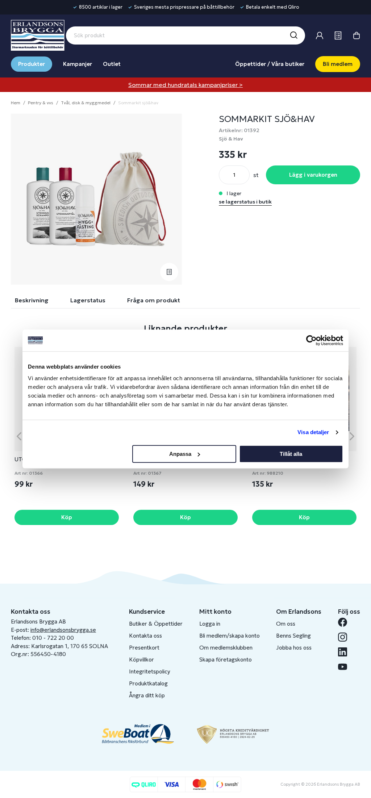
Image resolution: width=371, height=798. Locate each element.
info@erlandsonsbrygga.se (63, 629)
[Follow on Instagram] (345, 637)
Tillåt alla (291, 454)
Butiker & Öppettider (156, 623)
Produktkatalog (148, 683)
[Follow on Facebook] (345, 622)
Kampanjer (77, 63)
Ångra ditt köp (147, 695)
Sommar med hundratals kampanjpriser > (185, 84)
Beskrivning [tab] (32, 300)
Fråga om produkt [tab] (153, 300)
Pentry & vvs (40, 102)
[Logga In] (319, 35)
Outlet (112, 63)
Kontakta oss (145, 635)
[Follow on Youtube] (345, 666)
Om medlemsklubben (226, 647)
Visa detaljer (313, 432)
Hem (15, 102)
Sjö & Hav (231, 138)
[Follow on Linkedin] (345, 651)
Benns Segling (293, 635)
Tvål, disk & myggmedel (86, 102)
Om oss (285, 623)
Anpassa (180, 454)
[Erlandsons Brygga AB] (37, 34)
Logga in (209, 623)
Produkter (31, 63)
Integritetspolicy (149, 671)
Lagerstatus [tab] (87, 300)
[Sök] (293, 35)
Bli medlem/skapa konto (229, 635)
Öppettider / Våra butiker (269, 63)
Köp (66, 517)
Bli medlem (338, 63)
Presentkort (144, 647)
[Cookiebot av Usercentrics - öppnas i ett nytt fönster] (311, 340)
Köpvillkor (141, 659)
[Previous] (19, 436)
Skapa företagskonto (225, 659)
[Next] (352, 436)
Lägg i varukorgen (313, 174)
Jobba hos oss (294, 647)
